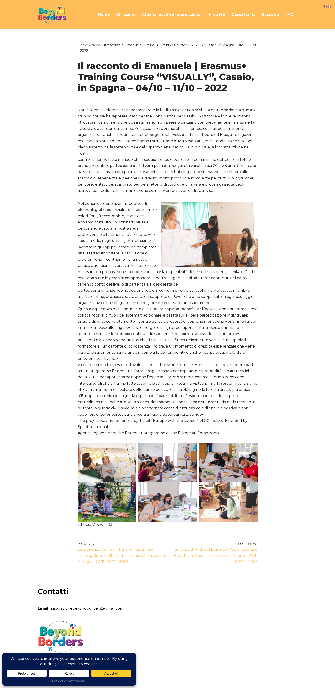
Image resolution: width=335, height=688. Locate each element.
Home (104, 14)
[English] (325, 6)
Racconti (270, 14)
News (95, 45)
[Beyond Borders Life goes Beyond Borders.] (52, 14)
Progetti (217, 14)
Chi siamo (126, 14)
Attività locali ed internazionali (172, 14)
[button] (295, 15)
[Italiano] (329, 6)
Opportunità (243, 14)
